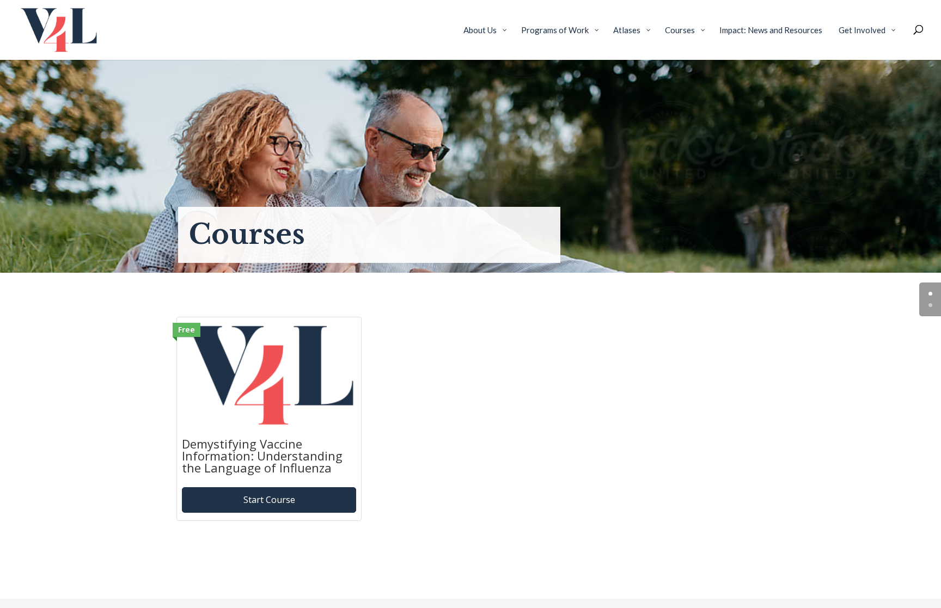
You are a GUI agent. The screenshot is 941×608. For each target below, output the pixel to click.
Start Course (269, 500)
